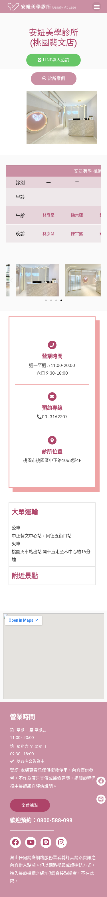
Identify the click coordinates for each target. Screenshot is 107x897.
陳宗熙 (77, 215)
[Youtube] (30, 842)
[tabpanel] (52, 543)
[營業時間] (52, 345)
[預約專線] (52, 396)
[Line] (46, 842)
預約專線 (52, 408)
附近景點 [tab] (25, 575)
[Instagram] (61, 842)
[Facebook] (15, 842)
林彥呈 (48, 215)
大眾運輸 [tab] (25, 512)
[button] (96, 6)
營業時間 (52, 356)
